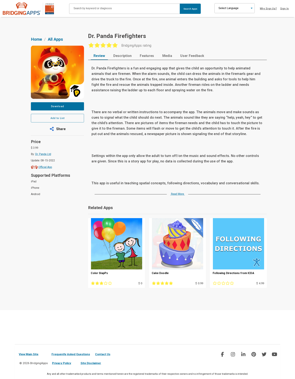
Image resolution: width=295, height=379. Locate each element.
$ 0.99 (199, 283)
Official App (45, 167)
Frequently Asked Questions (71, 354)
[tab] (99, 56)
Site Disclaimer (91, 363)
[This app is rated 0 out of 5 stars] (230, 283)
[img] (222, 354)
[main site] (28, 8)
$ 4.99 (260, 283)
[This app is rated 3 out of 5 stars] (108, 283)
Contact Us (102, 354)
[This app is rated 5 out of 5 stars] (169, 283)
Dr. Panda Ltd (43, 154)
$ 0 (140, 283)
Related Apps (100, 207)
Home (36, 39)
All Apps (55, 39)
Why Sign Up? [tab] (268, 8)
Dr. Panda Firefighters (117, 35)
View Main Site (28, 354)
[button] (57, 129)
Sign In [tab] (284, 8)
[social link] (222, 354)
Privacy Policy (61, 363)
